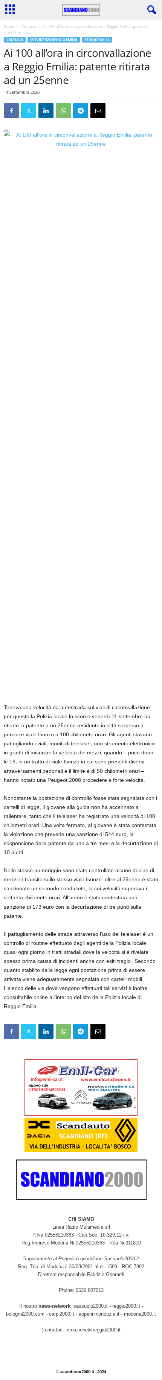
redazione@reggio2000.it (94, 1330)
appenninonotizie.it (99, 1314)
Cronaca (28, 26)
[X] (28, 110)
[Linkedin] (45, 110)
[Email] (97, 110)
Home (9, 26)
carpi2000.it (61, 1314)
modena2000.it (140, 1314)
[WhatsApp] (63, 110)
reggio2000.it (127, 1306)
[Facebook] (11, 110)
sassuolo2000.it (90, 1306)
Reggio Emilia (97, 39)
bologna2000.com (25, 1314)
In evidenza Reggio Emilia (53, 39)
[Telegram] (80, 110)
